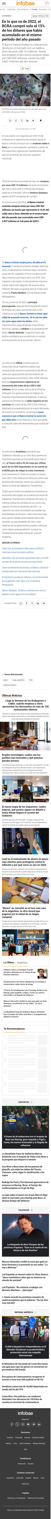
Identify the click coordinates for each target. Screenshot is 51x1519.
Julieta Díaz (7, 9)
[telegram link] (34, 1424)
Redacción (22, 1464)
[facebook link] (12, 1424)
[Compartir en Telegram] (33, 121)
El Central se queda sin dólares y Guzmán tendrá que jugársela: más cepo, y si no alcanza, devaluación (25, 581)
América (10, 1438)
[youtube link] (28, 1424)
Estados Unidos (38, 1438)
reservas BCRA (18, 680)
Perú (15, 1443)
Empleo (30, 1464)
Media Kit (25, 1484)
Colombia (18, 1438)
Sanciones (40, 9)
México (8, 1443)
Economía (6, 16)
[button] (4, 3)
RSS (25, 1449)
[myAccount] (47, 3)
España (27, 1438)
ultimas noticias (10, 685)
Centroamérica (25, 1443)
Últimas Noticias (39, 1443)
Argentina (10, 1478)
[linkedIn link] (39, 1424)
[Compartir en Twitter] (21, 121)
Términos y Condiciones (16, 1498)
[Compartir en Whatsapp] (10, 121)
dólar (6, 680)
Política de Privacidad (35, 1498)
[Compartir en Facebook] (16, 121)
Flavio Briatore (19, 9)
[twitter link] (17, 1424)
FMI (30, 680)
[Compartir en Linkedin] (27, 121)
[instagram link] (23, 1424)
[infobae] (25, 3)
